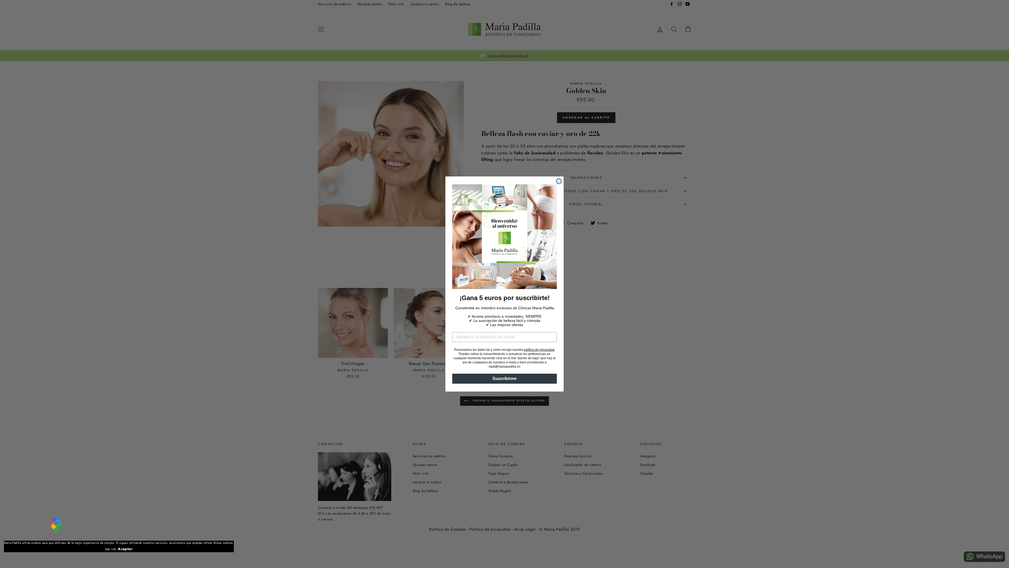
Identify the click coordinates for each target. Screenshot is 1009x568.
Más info (110, 549)
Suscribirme (504, 378)
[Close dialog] (559, 181)
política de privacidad (539, 350)
